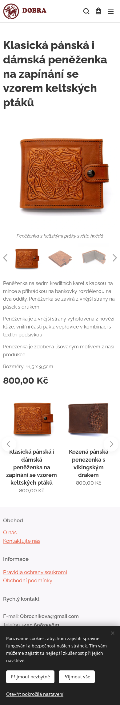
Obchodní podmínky (27, 580)
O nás (10, 532)
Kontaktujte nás (21, 541)
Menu (111, 11)
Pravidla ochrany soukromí (35, 572)
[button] (86, 11)
